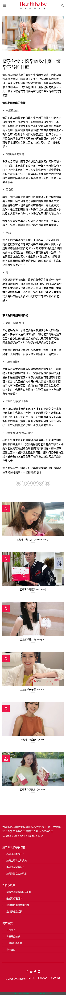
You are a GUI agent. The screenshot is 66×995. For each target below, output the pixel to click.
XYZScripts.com (46, 993)
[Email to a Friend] (36, 483)
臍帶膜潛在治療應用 (16, 873)
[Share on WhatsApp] (18, 483)
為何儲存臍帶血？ (15, 854)
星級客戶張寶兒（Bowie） (33, 789)
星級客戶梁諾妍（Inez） (33, 739)
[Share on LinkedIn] (47, 483)
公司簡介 (10, 930)
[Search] (62, 6)
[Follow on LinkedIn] (39, 971)
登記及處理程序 (14, 898)
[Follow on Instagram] (31, 971)
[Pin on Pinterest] (41, 483)
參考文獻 (10, 949)
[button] (4, 5)
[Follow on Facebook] (27, 971)
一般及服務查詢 (14, 943)
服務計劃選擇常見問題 (17, 905)
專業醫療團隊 (13, 936)
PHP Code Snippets (21, 993)
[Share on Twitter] (30, 483)
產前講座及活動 (14, 911)
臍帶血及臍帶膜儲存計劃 (18, 892)
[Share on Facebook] (24, 483)
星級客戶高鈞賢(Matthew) (33, 589)
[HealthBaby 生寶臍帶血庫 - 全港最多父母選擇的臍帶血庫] (33, 5)
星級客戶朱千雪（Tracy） (33, 689)
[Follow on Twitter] (35, 971)
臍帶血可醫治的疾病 (16, 860)
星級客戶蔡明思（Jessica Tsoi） (33, 539)
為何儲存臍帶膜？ (15, 867)
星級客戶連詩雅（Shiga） (33, 639)
